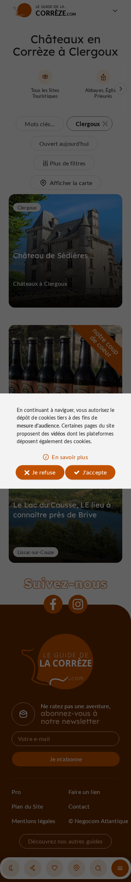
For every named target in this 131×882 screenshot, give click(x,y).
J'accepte (95, 472)
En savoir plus (70, 457)
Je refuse (43, 472)
